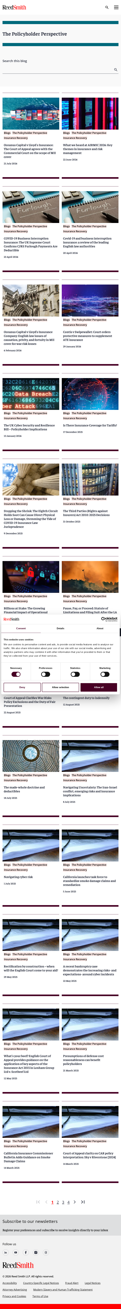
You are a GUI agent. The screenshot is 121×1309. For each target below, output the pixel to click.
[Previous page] (46, 1202)
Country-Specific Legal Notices (41, 1283)
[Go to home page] (15, 7)
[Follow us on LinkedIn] (6, 1252)
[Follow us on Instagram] (36, 1252)
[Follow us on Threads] (46, 1252)
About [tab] (100, 628)
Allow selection (60, 687)
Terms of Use (40, 1296)
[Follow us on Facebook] (26, 1252)
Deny (22, 687)
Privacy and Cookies (14, 1296)
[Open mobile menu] (116, 7)
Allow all (99, 687)
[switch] (45, 674)
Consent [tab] (21, 628)
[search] (116, 70)
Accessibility (10, 1283)
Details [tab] (60, 628)
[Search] (107, 7)
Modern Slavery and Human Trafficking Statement (63, 1289)
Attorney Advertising (15, 1289)
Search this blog (15, 61)
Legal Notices (93, 1283)
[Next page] (75, 1202)
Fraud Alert (71, 1283)
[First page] (38, 1202)
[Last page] (83, 1202)
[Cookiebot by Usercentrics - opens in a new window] (103, 619)
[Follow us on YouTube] (16, 1252)
